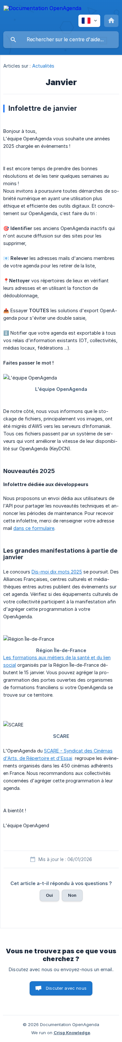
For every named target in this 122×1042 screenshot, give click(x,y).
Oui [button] (49, 895)
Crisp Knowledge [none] (72, 1032)
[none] (42, 9)
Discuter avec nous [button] (66, 988)
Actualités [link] (43, 66)
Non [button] (72, 895)
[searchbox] (61, 39)
